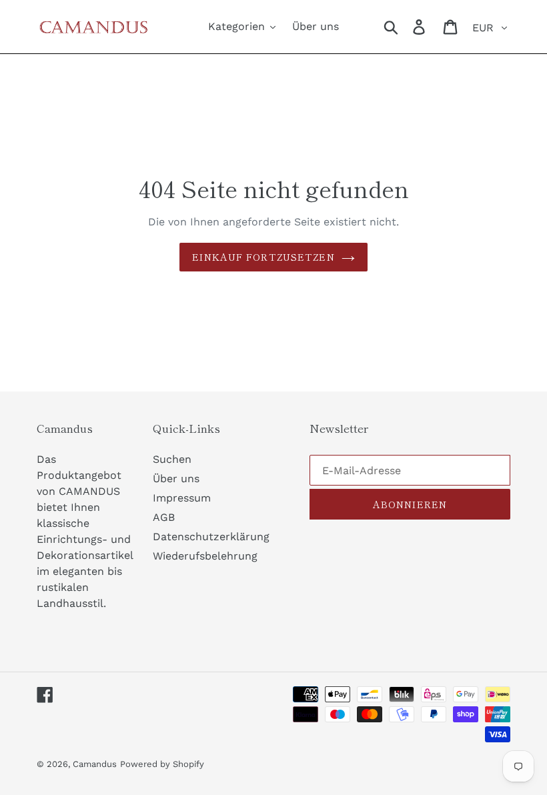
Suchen (172, 459)
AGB (164, 517)
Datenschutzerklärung (211, 536)
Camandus (95, 764)
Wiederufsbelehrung (205, 556)
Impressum (182, 498)
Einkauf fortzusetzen (263, 256)
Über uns (176, 478)
